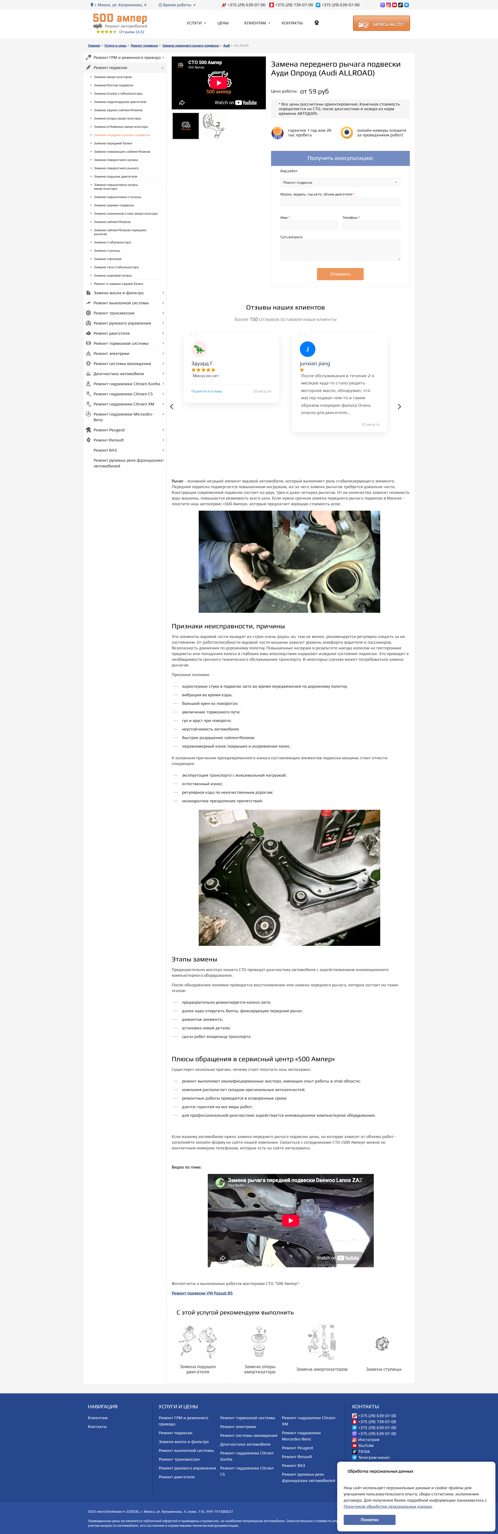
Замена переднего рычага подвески (190, 45)
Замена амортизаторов (113, 77)
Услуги (194, 22)
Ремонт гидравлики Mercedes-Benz (124, 417)
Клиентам (255, 22)
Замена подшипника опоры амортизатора (116, 187)
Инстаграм (368, 1439)
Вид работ (289, 171)
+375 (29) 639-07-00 (246, 5)
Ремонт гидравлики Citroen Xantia (127, 383)
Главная (94, 45)
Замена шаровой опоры (113, 275)
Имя (285, 217)
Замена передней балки (113, 143)
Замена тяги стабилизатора (116, 267)
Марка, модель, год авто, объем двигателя (317, 194)
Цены (223, 22)
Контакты (292, 22)
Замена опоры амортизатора (117, 118)
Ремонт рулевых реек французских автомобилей (128, 463)
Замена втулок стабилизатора (118, 93)
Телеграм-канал (374, 1457)
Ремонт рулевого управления (122, 323)
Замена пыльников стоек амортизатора (126, 213)
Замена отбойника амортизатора (121, 127)
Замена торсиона (107, 259)
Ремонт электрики (111, 353)
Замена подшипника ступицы (117, 197)
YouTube (366, 1445)
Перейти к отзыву (206, 391)
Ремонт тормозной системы (121, 343)
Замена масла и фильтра (119, 292)
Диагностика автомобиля (119, 373)
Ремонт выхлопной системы (121, 302)
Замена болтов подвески (113, 85)
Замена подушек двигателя (115, 176)
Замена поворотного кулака (116, 160)
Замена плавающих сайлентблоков (122, 151)
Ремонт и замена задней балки (118, 284)
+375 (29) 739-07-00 (294, 5)
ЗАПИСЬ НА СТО (388, 24)
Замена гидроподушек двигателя (120, 102)
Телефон (351, 217)
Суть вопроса (291, 237)
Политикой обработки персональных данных (388, 1506)
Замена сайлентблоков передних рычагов (120, 232)
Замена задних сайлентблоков (118, 110)
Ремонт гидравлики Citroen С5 (123, 393)
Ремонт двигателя (112, 333)
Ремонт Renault (109, 440)
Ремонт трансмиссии (114, 313)
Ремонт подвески (144, 45)
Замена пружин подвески (114, 205)
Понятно (370, 1520)
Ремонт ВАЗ (105, 450)
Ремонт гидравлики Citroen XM (124, 404)
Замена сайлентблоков (112, 222)
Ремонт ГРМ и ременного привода (127, 57)
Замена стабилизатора (112, 242)
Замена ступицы (107, 250)
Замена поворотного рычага (116, 168)
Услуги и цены (115, 45)
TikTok (364, 1451)
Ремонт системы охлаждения (122, 363)
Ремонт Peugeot (109, 429)
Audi (226, 45)
